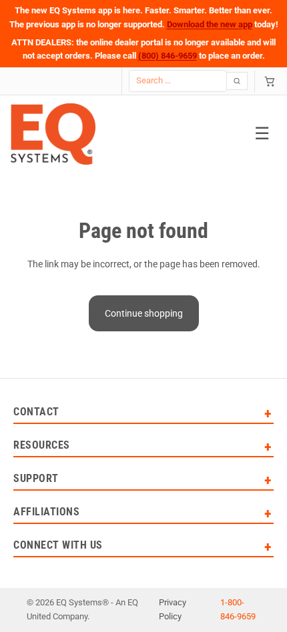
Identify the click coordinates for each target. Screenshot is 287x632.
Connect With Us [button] (58, 545)
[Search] (237, 81)
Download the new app (209, 24)
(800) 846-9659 (167, 56)
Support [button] (36, 479)
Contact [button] (36, 412)
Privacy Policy (172, 609)
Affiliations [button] (46, 512)
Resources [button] (41, 445)
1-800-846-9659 (238, 609)
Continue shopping (144, 313)
